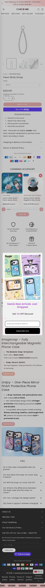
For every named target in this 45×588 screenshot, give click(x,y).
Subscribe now (22, 331)
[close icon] (39, 255)
